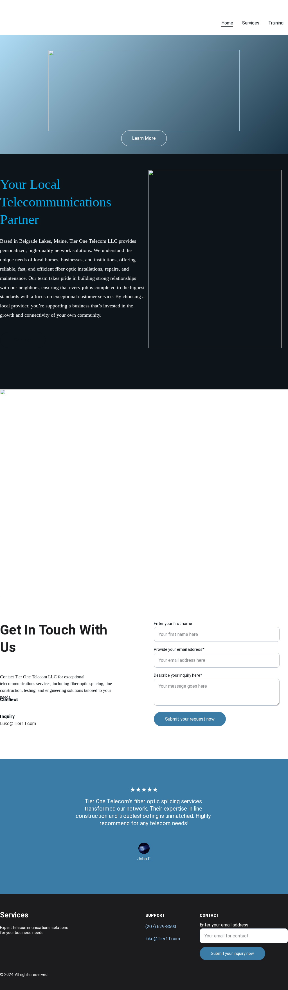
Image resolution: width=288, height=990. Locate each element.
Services (250, 23)
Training (276, 23)
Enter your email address (224, 925)
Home (227, 23)
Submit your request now (190, 719)
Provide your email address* (179, 649)
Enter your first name (173, 623)
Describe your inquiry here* (178, 675)
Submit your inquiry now (232, 953)
